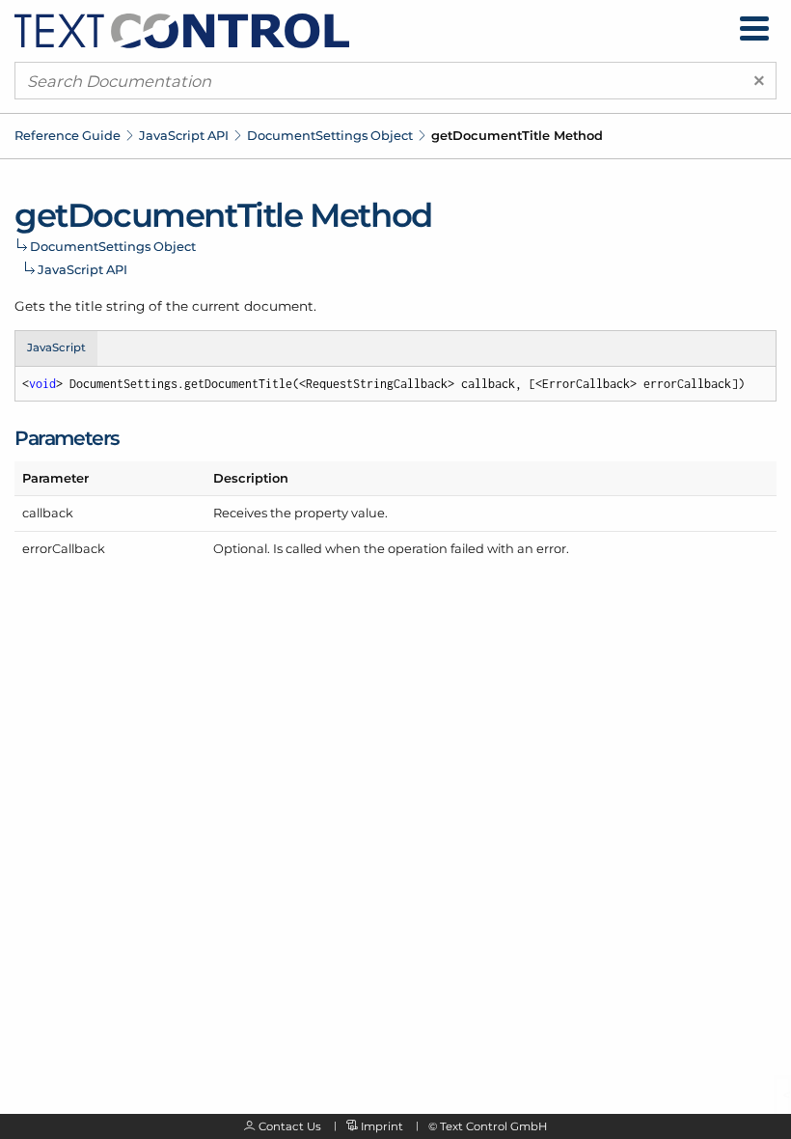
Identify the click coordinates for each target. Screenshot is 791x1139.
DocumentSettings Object (330, 135)
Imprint (382, 1126)
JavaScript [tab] (56, 347)
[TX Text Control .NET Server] (181, 30)
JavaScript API (184, 135)
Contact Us (290, 1126)
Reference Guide (67, 135)
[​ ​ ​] (754, 28)
